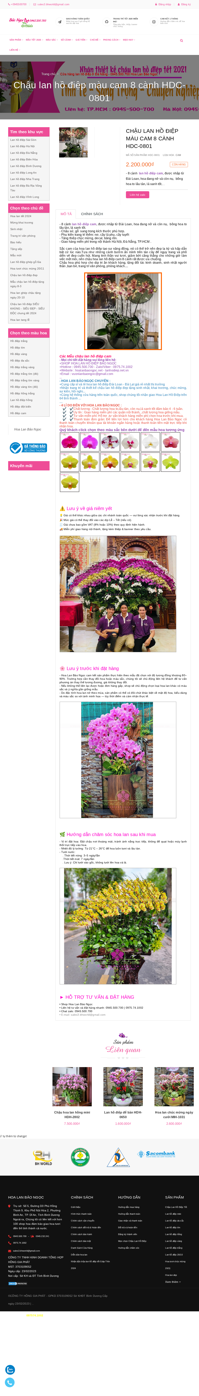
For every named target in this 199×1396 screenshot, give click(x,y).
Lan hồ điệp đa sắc (174, 1221)
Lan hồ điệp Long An (23, 172)
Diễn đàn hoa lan (79, 1254)
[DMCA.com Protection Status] (18, 1283)
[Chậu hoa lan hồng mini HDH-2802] (72, 1087)
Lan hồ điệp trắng (173, 1248)
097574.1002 (34, 1315)
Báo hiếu (16, 242)
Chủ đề (94, 40)
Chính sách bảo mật (81, 1241)
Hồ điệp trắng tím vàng (24, 380)
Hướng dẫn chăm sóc (129, 1248)
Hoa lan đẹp (171, 1275)
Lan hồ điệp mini (173, 1214)
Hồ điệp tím (17, 347)
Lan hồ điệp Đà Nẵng (23, 152)
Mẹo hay (128, 40)
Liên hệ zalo (137, 194)
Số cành (66, 40)
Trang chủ (48, 74)
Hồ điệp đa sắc (19, 360)
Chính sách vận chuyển (82, 1221)
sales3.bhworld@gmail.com (52, 4)
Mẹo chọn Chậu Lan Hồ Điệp (132, 1241)
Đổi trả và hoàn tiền (127, 1227)
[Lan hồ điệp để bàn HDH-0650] (123, 1087)
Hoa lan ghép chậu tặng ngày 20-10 (25, 295)
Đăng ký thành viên (127, 1234)
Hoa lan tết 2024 (20, 216)
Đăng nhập (164, 4)
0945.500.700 (19, 1236)
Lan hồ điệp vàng (173, 1241)
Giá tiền (81, 40)
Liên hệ (14, 50)
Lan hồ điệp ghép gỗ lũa (25, 261)
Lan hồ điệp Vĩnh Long (24, 196)
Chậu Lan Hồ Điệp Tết (176, 1207)
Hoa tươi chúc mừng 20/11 (27, 268)
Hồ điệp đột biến (20, 406)
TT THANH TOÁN (149, 1315)
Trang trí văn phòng (22, 235)
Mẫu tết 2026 (34, 40)
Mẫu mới (15, 255)
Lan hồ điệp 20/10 (173, 1254)
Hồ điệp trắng (19, 340)
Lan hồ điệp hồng (21, 400)
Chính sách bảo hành (81, 1234)
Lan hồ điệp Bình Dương (25, 166)
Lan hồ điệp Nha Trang (24, 179)
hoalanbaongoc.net (88, 370)
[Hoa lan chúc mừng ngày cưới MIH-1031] (174, 1087)
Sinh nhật (16, 229)
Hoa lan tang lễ (20, 319)
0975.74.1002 (19, 1243)
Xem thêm (172, 1281)
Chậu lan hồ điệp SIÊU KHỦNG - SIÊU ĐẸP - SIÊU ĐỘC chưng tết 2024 (27, 308)
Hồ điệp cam (18, 413)
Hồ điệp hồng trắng (22, 393)
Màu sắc (51, 40)
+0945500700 (18, 4)
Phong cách (111, 40)
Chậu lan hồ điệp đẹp (24, 275)
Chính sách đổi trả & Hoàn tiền (86, 1227)
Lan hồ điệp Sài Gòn (23, 139)
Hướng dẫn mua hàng (129, 1207)
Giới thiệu (75, 1207)
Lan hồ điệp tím (172, 1227)
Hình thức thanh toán (81, 1214)
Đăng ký (185, 4)
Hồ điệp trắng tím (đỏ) (24, 373)
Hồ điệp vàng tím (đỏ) (24, 386)
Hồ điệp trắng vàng (22, 367)
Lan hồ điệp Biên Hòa (24, 159)
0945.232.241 (42, 1236)
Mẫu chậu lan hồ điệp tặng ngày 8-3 (27, 284)
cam (178, 155)
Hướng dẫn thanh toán (129, 1214)
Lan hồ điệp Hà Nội (22, 146)
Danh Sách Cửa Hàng (82, 1248)
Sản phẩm (16, 40)
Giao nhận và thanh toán (130, 1221)
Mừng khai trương (21, 222)
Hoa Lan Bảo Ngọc (27, 429)
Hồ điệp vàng (18, 354)
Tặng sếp (16, 248)
